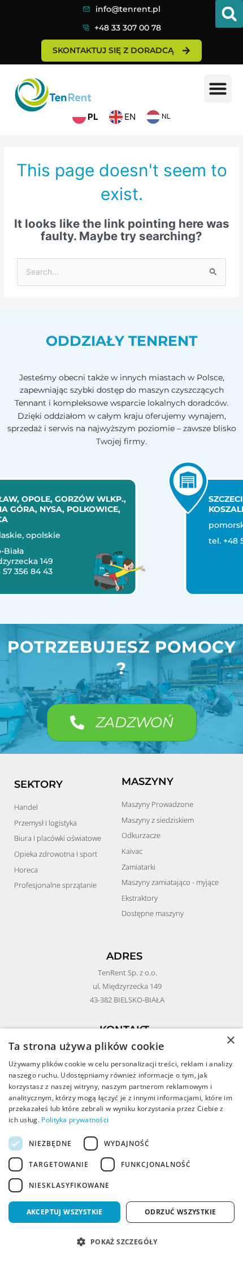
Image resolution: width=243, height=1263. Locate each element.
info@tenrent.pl (128, 9)
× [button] (230, 1040)
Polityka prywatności (75, 1120)
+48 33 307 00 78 (127, 27)
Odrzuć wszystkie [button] (180, 1212)
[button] (229, 14)
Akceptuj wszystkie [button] (65, 1212)
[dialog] (121, 1145)
